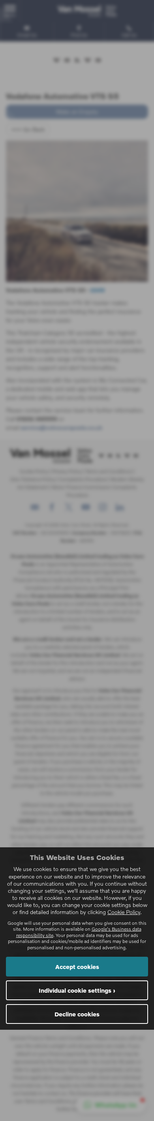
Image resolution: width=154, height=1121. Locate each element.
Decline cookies (77, 1014)
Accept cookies (77, 966)
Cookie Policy (123, 912)
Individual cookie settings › (77, 990)
